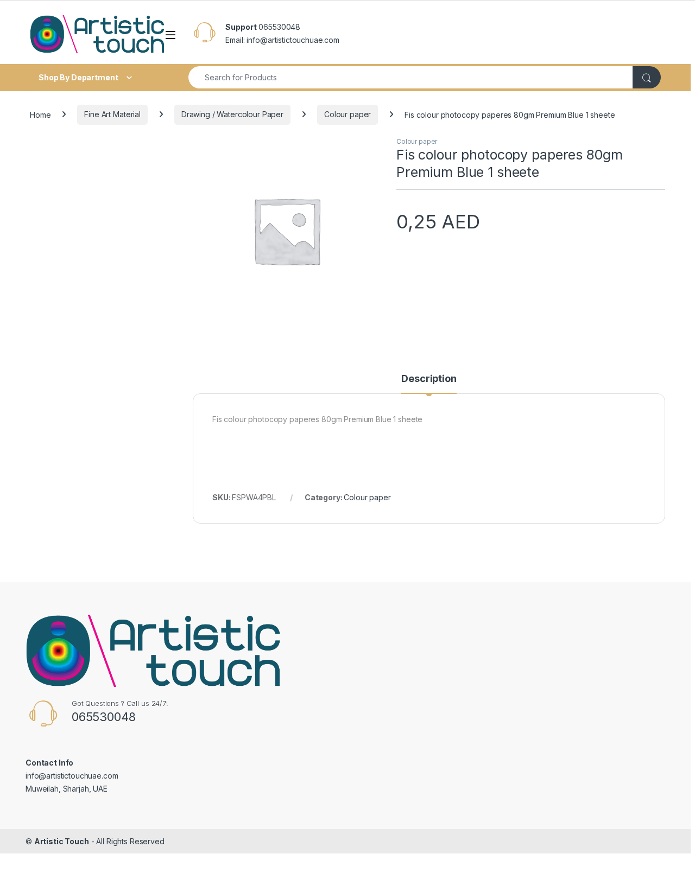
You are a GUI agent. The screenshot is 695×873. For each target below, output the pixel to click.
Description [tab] (428, 379)
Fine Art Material (112, 114)
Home (40, 114)
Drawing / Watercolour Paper (232, 114)
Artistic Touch (61, 841)
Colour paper (347, 114)
